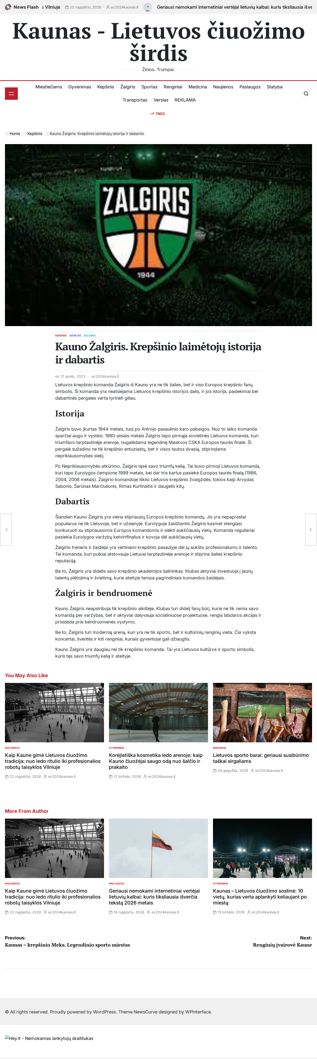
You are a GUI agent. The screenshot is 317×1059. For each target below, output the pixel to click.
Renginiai (173, 86)
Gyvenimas (79, 86)
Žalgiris (127, 86)
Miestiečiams (48, 86)
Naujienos (223, 86)
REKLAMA (185, 100)
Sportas (149, 86)
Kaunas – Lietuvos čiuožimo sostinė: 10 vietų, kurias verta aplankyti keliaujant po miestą (260, 897)
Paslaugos (250, 86)
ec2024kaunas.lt (73, 7)
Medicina (197, 86)
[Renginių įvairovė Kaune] (311, 530)
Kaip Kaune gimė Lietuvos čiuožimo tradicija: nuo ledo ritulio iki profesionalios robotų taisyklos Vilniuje (53, 761)
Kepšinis (105, 86)
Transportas (135, 100)
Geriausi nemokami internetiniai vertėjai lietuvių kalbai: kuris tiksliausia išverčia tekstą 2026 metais (208, 7)
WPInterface (198, 1011)
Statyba (275, 86)
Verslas (161, 100)
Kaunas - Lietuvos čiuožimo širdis (158, 41)
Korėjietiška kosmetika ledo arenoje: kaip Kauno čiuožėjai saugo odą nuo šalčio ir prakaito (156, 761)
